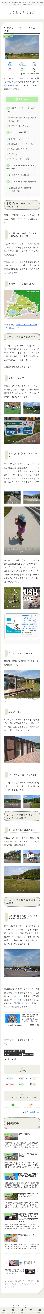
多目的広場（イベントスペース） (21, 144)
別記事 (17, 1003)
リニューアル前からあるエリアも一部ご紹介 (21, 167)
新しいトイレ (14, 154)
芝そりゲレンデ (15, 139)
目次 (20, 99)
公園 (14, 1059)
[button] (34, 69)
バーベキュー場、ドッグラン (20, 159)
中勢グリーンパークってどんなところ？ (21, 109)
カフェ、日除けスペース (18, 149)
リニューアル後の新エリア (21, 132)
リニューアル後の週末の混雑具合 (23, 182)
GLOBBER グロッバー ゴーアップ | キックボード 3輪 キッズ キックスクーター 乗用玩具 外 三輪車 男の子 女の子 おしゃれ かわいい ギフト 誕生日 (29, 622)
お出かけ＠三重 (12, 1051)
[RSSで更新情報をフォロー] (31, 1104)
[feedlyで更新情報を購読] (13, 1104)
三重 (22, 1051)
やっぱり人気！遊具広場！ (19, 175)
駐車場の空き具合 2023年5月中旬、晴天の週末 (21, 189)
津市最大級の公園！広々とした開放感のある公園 (22, 119)
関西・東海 (29, 1054)
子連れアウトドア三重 (14, 1054)
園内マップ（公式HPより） (19, 126)
